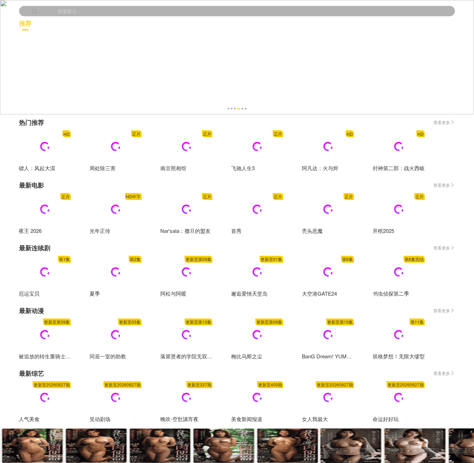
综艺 (441, 23)
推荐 (25, 23)
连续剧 (234, 23)
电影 (129, 23)
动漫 (339, 23)
